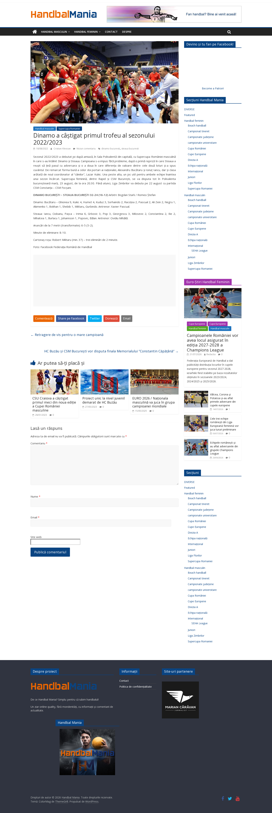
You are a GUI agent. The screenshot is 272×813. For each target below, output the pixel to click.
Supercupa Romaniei (69, 128)
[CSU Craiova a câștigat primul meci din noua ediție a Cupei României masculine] (55, 372)
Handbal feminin (86, 31)
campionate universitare (202, 142)
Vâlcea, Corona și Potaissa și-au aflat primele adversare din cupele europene (223, 400)
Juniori (191, 177)
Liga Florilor (195, 183)
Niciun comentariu (86, 148)
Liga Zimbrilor (196, 263)
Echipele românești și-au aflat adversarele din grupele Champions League (224, 448)
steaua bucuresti (130, 148)
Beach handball (197, 125)
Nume (35, 496)
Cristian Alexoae (62, 148)
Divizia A (193, 160)
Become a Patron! (213, 88)
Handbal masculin (54, 31)
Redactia (211, 354)
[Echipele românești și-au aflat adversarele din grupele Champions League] (196, 441)
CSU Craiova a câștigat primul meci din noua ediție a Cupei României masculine (54, 404)
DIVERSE (189, 109)
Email (126, 318)
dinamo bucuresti (110, 148)
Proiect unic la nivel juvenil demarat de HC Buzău (103, 400)
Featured (189, 115)
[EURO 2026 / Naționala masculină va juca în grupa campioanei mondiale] (154, 372)
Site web (36, 537)
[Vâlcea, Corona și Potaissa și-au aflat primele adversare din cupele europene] (196, 392)
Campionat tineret (198, 131)
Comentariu (39, 443)
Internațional (195, 171)
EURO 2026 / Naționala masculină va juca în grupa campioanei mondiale (153, 402)
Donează (111, 318)
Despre (127, 31)
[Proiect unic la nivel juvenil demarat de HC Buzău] (104, 372)
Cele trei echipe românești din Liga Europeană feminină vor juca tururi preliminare (224, 424)
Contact (111, 31)
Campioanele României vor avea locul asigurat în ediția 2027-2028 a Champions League (212, 342)
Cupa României (197, 148)
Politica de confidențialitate (135, 686)
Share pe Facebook (71, 318)
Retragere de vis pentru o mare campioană (67, 334)
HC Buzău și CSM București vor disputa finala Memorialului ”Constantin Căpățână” (111, 351)
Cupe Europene (197, 154)
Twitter (95, 318)
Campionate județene (201, 137)
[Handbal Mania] (35, 32)
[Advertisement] (104, 280)
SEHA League (200, 250)
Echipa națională (197, 165)
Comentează (44, 318)
